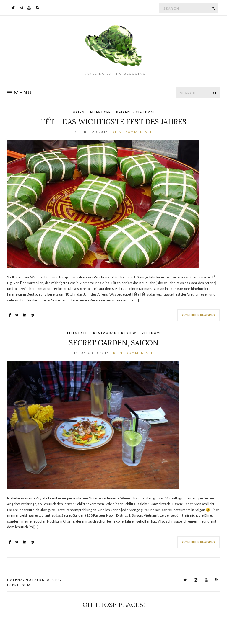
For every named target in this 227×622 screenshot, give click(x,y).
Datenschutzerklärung (34, 580)
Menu (22, 92)
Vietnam (145, 111)
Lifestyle (100, 111)
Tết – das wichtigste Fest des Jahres (113, 121)
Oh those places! (113, 604)
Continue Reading (198, 315)
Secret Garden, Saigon (113, 342)
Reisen (123, 111)
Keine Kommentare (132, 131)
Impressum (19, 585)
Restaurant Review (114, 332)
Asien (79, 111)
